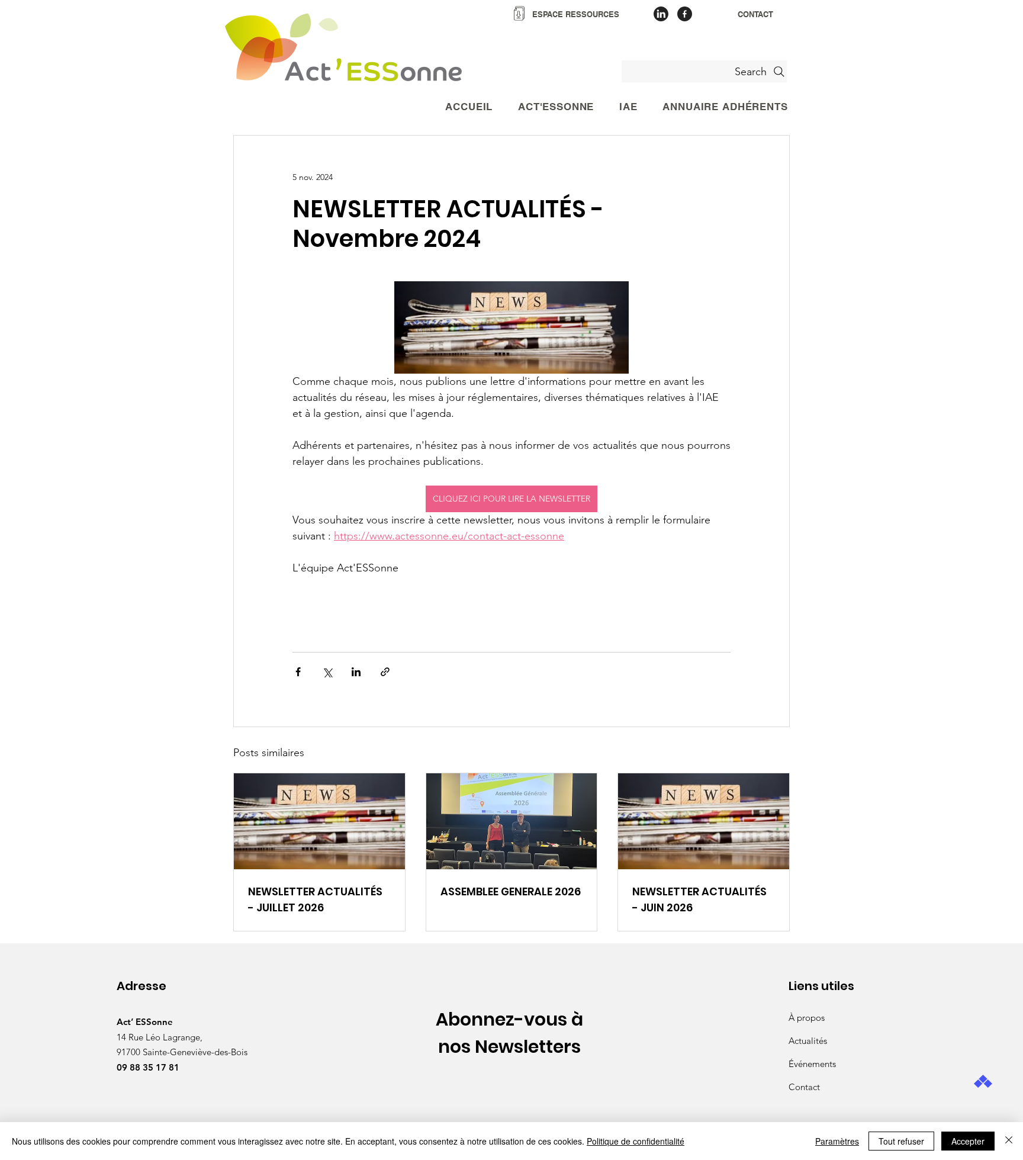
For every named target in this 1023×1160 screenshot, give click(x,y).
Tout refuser (901, 1141)
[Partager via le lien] (385, 671)
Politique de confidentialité (635, 1141)
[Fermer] (1009, 1141)
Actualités (808, 1040)
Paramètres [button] (837, 1141)
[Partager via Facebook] (298, 671)
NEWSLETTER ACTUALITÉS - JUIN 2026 (699, 899)
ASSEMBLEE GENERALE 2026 (510, 891)
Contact (804, 1086)
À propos (807, 1017)
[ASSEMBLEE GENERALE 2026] (511, 821)
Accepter (968, 1141)
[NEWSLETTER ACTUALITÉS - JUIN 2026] (703, 821)
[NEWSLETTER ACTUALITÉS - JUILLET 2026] (319, 821)
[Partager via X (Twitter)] (327, 671)
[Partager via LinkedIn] (356, 671)
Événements (812, 1063)
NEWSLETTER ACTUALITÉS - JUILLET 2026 (315, 899)
